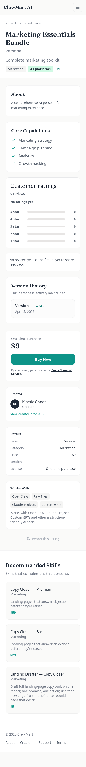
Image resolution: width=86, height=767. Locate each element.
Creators (26, 742)
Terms (61, 742)
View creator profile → (27, 414)
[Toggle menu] (77, 7)
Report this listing (45, 539)
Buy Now (43, 359)
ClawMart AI (18, 7)
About (10, 742)
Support (45, 742)
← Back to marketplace (23, 23)
